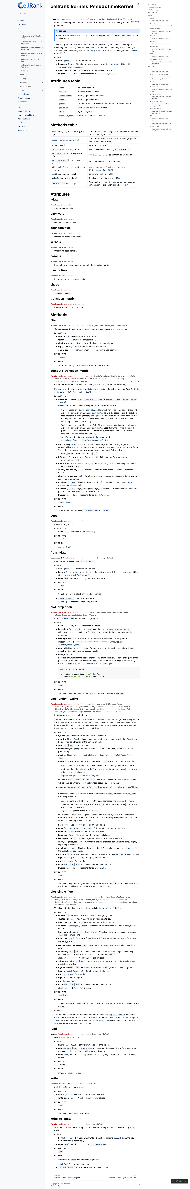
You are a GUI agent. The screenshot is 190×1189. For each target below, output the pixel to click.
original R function (117, 1014)
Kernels (22, 32)
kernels (152, 36)
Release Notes (23, 94)
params (152, 41)
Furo (59, 1186)
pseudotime (154, 46)
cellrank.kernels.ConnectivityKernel (31, 43)
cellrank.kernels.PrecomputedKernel (32, 66)
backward (153, 23)
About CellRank (23, 111)
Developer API (25, 86)
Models (22, 75)
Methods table (153, 12)
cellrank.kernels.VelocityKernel (31, 37)
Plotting (22, 79)
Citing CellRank (23, 119)
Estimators (23, 71)
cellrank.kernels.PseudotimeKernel (32, 48)
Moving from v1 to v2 (25, 115)
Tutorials (21, 90)
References (22, 102)
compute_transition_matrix (159, 74)
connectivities (155, 29)
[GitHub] (139, 1185)
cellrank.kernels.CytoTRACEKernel (32, 54)
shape (152, 54)
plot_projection (155, 94)
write (152, 121)
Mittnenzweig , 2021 (100, 170)
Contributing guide (25, 98)
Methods (151, 66)
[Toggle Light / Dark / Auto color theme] (138, 4)
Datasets (23, 82)
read (151, 115)
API (18, 28)
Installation (21, 24)
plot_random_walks (156, 101)
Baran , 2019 (101, 1020)
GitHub (20, 127)
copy (152, 81)
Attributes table (153, 10)
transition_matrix (156, 59)
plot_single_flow (155, 108)
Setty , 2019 (98, 50)
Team (19, 123)
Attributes (151, 15)
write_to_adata (155, 126)
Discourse (21, 131)
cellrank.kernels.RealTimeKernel (31, 60)
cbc (151, 69)
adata (152, 18)
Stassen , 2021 (81, 392)
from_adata (154, 87)
